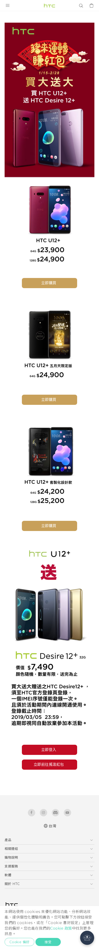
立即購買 (48, 283)
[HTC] (49, 5)
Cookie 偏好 (19, 942)
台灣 (52, 826)
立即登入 (48, 750)
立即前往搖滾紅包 (49, 764)
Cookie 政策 (61, 928)
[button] (87, 938)
